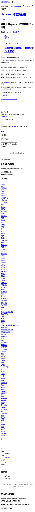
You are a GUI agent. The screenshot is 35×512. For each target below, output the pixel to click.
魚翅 (2, 242)
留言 (18, 126)
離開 (11, 508)
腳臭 (2, 191)
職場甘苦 (16, 32)
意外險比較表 (5, 298)
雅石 (2, 307)
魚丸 (2, 231)
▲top (2, 131)
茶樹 (2, 420)
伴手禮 (3, 225)
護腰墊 (3, 321)
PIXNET (9, 484)
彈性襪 (3, 378)
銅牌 (2, 363)
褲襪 (2, 380)
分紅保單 (4, 301)
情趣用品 (4, 392)
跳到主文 (4, 19)
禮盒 (2, 222)
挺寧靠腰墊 (4, 314)
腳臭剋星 (4, 189)
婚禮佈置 (4, 345)
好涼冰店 (4, 200)
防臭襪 (3, 196)
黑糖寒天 (4, 327)
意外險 (3, 296)
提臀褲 (3, 435)
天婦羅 (3, 233)
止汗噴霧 (4, 211)
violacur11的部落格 (13, 14)
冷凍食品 (4, 240)
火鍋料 (3, 236)
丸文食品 (4, 216)
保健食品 (4, 283)
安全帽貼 (4, 202)
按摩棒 (3, 394)
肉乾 (2, 229)
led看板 (3, 376)
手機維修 (4, 401)
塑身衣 (3, 429)
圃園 (2, 427)
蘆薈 (2, 416)
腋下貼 (3, 207)
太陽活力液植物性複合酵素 (10, 325)
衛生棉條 (4, 405)
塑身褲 (3, 431)
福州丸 (3, 238)
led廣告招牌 (4, 367)
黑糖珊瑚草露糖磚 (7, 330)
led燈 (2, 369)
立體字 (3, 360)
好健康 (3, 280)
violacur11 (4, 116)
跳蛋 (2, 396)
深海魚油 (4, 292)
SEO (2, 338)
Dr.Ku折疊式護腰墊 (7, 312)
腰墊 (2, 318)
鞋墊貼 (9, 61)
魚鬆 (2, 227)
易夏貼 (3, 204)
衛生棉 (3, 403)
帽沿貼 (3, 187)
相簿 (5, 36)
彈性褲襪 (4, 383)
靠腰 (2, 316)
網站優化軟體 (5, 332)
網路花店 (4, 342)
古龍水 (3, 425)
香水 (2, 422)
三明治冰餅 (4, 198)
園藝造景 (4, 303)
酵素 (2, 294)
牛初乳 (3, 289)
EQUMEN (4, 433)
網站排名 (4, 336)
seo (2, 411)
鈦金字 (3, 374)
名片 (5, 40)
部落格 (6, 38)
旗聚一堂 (4, 218)
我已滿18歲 (4, 508)
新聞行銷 (4, 413)
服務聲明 (20, 486)
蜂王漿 (3, 287)
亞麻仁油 (4, 285)
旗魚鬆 (3, 220)
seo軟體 (3, 334)
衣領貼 (3, 184)
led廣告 (3, 371)
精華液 (3, 418)
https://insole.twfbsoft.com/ (9, 99)
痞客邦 (14, 126)
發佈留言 (3, 146)
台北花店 (4, 349)
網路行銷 (4, 409)
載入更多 (3, 135)
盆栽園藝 (4, 305)
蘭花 (2, 309)
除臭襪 (3, 193)
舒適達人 (4, 407)
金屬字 (3, 365)
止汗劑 (3, 209)
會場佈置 (4, 347)
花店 (2, 340)
